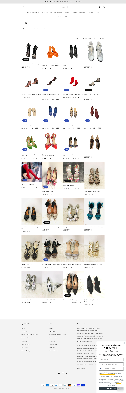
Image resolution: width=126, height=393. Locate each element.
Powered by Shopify (67, 388)
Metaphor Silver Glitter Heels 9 (72, 227)
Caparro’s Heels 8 (26, 264)
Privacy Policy (25, 351)
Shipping (24, 341)
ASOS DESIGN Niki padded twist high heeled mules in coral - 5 (51, 64)
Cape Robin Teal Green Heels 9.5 (93, 227)
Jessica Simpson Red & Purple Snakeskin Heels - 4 (51, 154)
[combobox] (101, 368)
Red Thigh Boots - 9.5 (27, 184)
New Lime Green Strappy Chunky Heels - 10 (30, 154)
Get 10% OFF (111, 388)
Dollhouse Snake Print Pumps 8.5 (51, 227)
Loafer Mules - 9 (68, 125)
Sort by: (77, 38)
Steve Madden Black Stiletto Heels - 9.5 (73, 64)
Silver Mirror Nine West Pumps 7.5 (52, 300)
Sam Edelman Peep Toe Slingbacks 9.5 (31, 227)
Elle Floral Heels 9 (68, 185)
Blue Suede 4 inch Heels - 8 (50, 125)
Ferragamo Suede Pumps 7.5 (71, 300)
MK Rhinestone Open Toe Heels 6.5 (52, 264)
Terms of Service (26, 344)
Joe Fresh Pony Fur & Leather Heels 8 (93, 300)
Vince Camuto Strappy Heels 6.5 (93, 191)
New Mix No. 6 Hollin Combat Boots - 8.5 (92, 95)
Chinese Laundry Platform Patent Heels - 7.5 (73, 154)
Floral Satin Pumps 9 (48, 191)
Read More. (81, 368)
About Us (24, 331)
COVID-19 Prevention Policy (29, 334)
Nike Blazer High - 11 (90, 64)
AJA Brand (60, 388)
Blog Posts (24, 347)
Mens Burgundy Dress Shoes (92, 125)
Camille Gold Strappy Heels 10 (93, 264)
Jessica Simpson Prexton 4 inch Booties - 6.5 (51, 95)
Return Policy (25, 338)
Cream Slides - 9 (26, 125)
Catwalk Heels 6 (26, 300)
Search (23, 328)
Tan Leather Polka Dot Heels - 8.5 (94, 154)
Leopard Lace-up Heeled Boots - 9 (31, 94)
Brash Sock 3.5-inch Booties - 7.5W (73, 94)
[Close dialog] (124, 343)
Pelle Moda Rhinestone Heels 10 (72, 264)
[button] (23, 7)
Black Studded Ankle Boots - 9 (30, 64)
